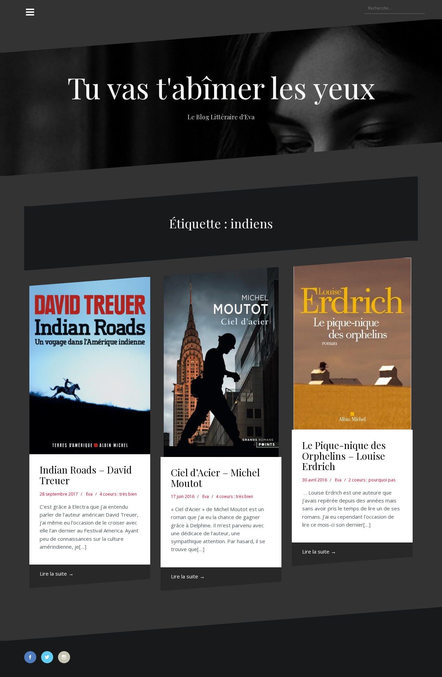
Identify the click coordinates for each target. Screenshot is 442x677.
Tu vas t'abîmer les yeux (221, 87)
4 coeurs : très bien (118, 494)
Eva (89, 494)
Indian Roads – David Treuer (86, 475)
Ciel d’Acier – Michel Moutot (215, 477)
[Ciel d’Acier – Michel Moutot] (221, 362)
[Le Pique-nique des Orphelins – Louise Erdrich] (352, 344)
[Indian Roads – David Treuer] (89, 366)
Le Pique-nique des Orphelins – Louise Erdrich (344, 456)
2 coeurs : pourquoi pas (371, 480)
